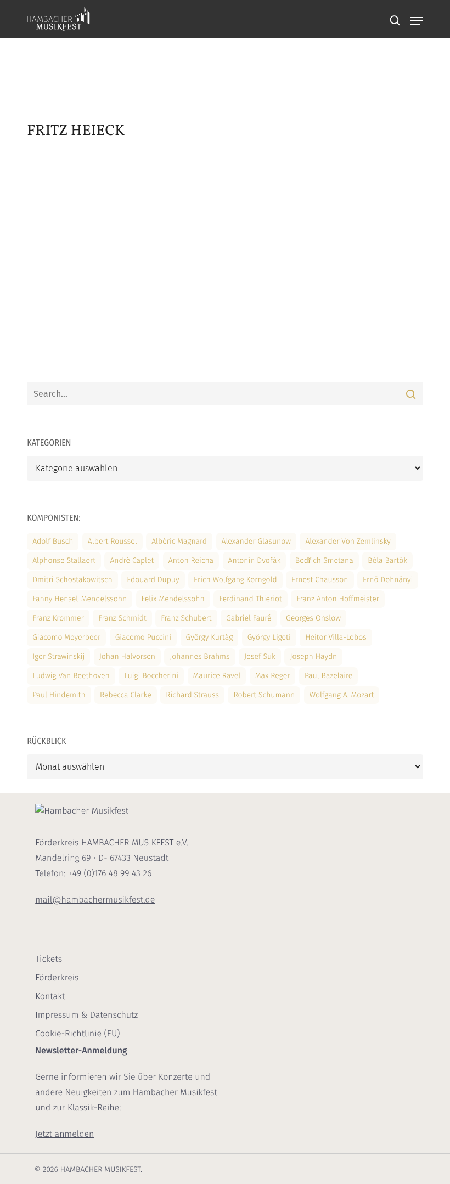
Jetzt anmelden (64, 1134)
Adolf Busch (52, 541)
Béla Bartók (387, 560)
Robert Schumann (264, 695)
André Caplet (132, 560)
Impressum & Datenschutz (86, 1015)
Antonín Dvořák (254, 560)
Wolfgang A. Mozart (342, 695)
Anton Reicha (190, 560)
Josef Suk (259, 656)
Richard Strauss (192, 695)
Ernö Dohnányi (388, 579)
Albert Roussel (112, 541)
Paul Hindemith (58, 695)
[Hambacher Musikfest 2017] (92, 306)
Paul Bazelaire (328, 675)
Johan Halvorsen (127, 656)
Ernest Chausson (319, 579)
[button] (416, 20)
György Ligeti (269, 637)
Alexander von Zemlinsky (347, 541)
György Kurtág (209, 637)
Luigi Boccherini (151, 675)
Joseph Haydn (313, 656)
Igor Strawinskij (58, 656)
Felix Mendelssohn (173, 599)
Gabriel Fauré (249, 618)
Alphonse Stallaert (63, 560)
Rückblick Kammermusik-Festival (237, 239)
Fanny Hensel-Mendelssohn (79, 599)
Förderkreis (56, 978)
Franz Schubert (186, 618)
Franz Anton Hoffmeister (337, 599)
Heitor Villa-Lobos (336, 637)
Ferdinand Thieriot (250, 599)
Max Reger (272, 675)
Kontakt (50, 996)
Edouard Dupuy (153, 579)
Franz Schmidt (122, 618)
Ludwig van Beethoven (70, 675)
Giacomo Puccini (143, 637)
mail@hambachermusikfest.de (95, 900)
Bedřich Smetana (324, 560)
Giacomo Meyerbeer (66, 637)
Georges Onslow (313, 618)
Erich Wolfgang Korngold (235, 579)
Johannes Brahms (199, 656)
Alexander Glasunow (256, 541)
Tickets (48, 959)
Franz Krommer (58, 618)
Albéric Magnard (179, 541)
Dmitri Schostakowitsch (72, 579)
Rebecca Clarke (125, 695)
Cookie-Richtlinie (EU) (77, 1034)
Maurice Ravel (217, 675)
